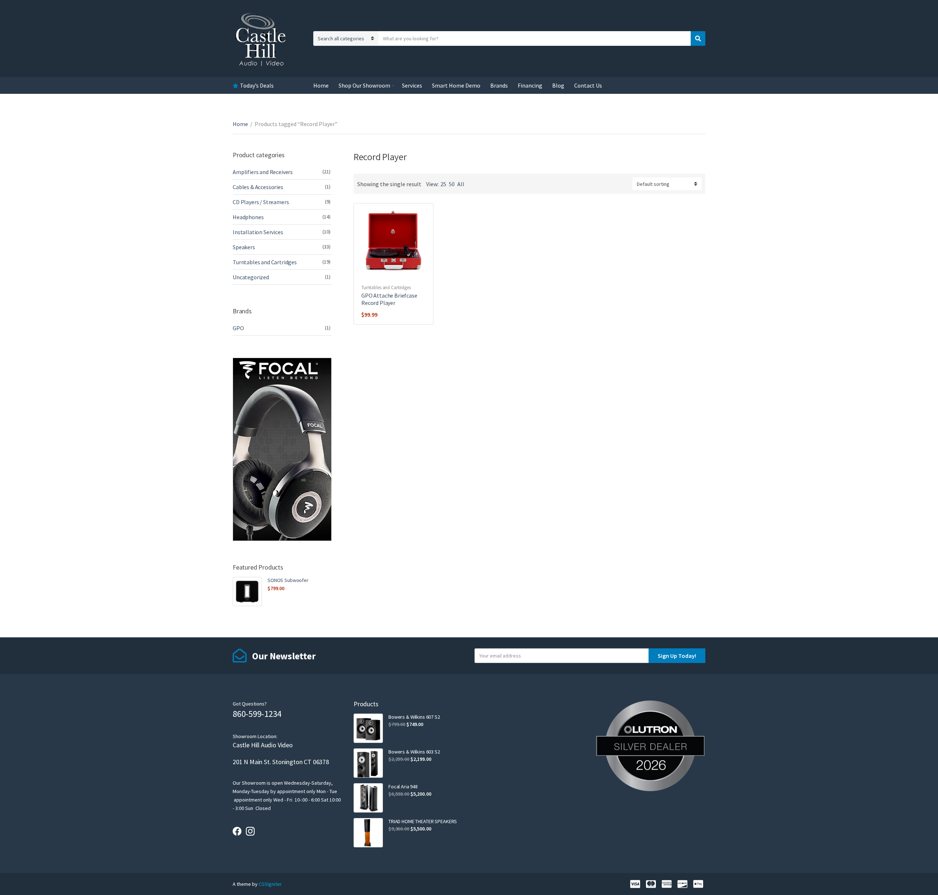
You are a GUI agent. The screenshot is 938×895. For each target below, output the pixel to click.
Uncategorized (251, 277)
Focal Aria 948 (403, 786)
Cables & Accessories (258, 187)
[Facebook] (237, 831)
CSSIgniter (270, 884)
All (460, 184)
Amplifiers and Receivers (263, 172)
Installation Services (258, 232)
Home (321, 85)
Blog (558, 85)
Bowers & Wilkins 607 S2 (414, 717)
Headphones (248, 217)
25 (443, 184)
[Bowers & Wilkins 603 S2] (368, 763)
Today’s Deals (257, 85)
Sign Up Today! (677, 655)
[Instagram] (250, 831)
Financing (530, 85)
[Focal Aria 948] (368, 798)
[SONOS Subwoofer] (247, 591)
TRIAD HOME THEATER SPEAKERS (422, 821)
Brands (499, 85)
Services (412, 85)
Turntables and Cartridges (386, 287)
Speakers (244, 247)
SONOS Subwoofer (288, 580)
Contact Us (588, 85)
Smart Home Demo (456, 85)
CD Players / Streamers (261, 202)
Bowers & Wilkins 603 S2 (414, 751)
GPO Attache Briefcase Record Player (389, 299)
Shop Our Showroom (364, 85)
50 (452, 184)
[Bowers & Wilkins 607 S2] (368, 728)
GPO (238, 328)
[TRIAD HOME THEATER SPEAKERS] (368, 832)
